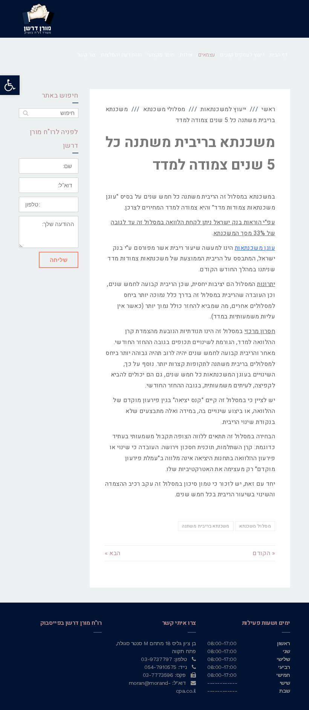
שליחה (58, 259)
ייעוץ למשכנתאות (223, 109)
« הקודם (263, 553)
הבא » (113, 553)
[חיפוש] (25, 113)
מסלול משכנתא (255, 526)
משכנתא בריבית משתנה (205, 526)
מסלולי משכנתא (164, 109)
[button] (10, 85)
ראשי (268, 109)
